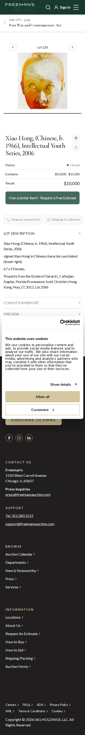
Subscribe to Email (33, 419)
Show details (60, 384)
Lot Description (19, 233)
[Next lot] (72, 47)
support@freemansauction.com (29, 524)
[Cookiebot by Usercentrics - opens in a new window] (60, 323)
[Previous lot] (12, 47)
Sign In (65, 7)
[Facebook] (9, 438)
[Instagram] (19, 438)
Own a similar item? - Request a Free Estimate (42, 198)
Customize (40, 409)
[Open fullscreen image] (42, 81)
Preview (11, 314)
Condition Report (21, 303)
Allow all (42, 397)
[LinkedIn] (29, 438)
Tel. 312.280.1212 (19, 516)
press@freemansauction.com (28, 494)
